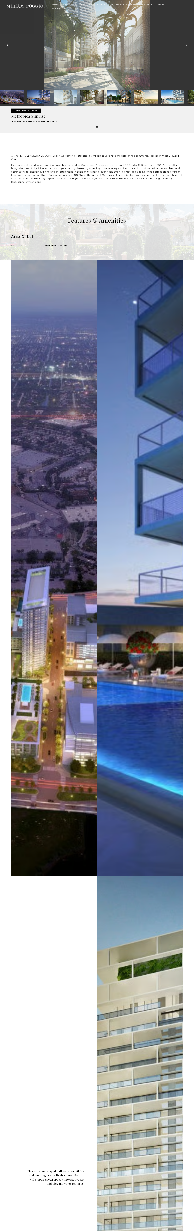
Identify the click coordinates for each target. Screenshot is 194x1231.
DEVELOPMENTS (118, 4)
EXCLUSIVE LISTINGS (93, 4)
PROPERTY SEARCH (142, 4)
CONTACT (162, 4)
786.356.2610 (59, 8)
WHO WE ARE (69, 4)
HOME (55, 4)
